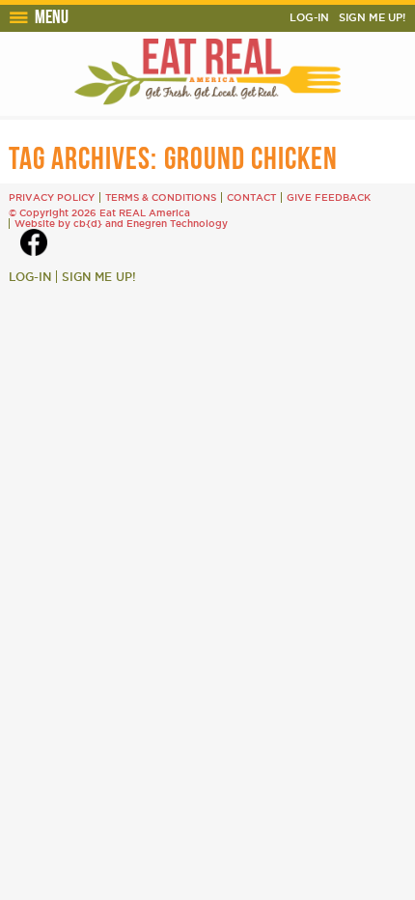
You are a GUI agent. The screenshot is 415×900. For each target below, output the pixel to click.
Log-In (309, 17)
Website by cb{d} (58, 223)
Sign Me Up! (372, 17)
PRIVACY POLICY (52, 197)
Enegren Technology (177, 223)
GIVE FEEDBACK (329, 197)
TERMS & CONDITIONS (160, 197)
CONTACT (251, 197)
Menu (52, 16)
